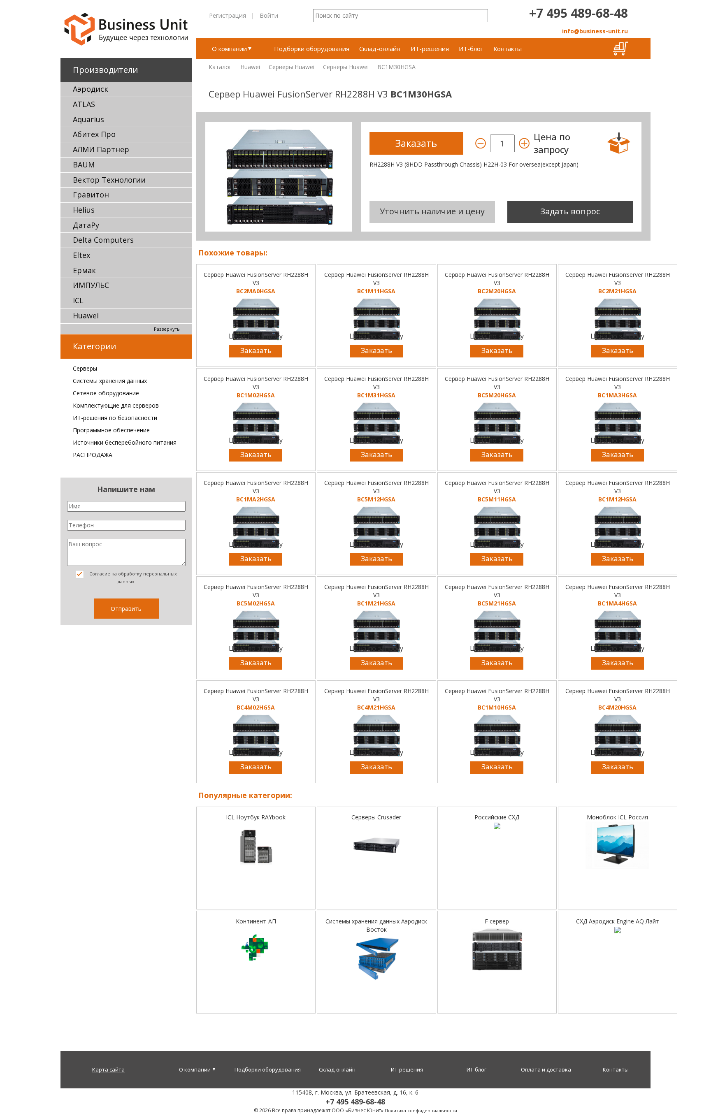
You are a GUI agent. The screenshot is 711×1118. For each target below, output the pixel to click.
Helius (84, 210)
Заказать (256, 350)
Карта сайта (108, 1069)
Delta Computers (103, 240)
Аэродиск (90, 89)
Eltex (81, 255)
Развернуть (167, 329)
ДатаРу (86, 225)
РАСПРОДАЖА (92, 455)
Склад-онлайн (379, 48)
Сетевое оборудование (106, 393)
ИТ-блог (471, 48)
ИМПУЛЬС (91, 285)
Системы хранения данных (110, 381)
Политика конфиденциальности (421, 1110)
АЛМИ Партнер (101, 149)
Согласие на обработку (132, 578)
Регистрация (227, 15)
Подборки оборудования (311, 48)
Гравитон (91, 194)
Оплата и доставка (546, 1069)
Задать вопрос (570, 211)
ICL (78, 300)
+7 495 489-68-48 (578, 13)
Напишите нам (126, 489)
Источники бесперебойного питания (125, 442)
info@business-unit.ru (595, 31)
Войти (269, 15)
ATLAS (84, 104)
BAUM (84, 164)
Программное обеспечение (111, 430)
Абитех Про (94, 134)
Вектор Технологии (109, 180)
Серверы (85, 368)
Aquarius (88, 119)
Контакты (507, 48)
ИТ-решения (430, 48)
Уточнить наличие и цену (432, 211)
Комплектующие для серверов (116, 405)
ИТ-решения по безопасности (115, 418)
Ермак (84, 270)
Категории (94, 346)
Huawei (86, 315)
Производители (105, 69)
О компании (229, 48)
